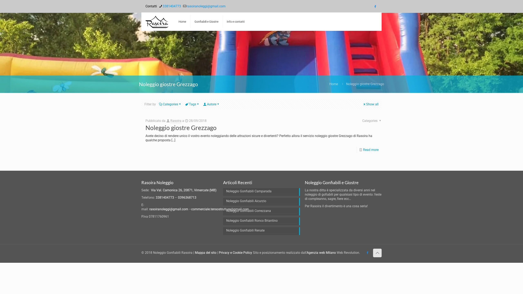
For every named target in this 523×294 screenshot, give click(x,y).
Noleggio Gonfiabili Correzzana (248, 211)
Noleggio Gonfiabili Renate (245, 230)
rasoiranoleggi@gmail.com (206, 6)
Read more (371, 150)
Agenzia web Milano (321, 253)
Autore (211, 104)
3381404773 (172, 6)
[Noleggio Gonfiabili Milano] (156, 21)
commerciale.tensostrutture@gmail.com (220, 209)
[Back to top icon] (377, 253)
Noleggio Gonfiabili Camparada (249, 191)
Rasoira (175, 121)
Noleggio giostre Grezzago (365, 84)
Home (333, 84)
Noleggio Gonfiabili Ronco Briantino (252, 221)
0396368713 (187, 197)
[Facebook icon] (375, 6)
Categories (170, 104)
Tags (192, 104)
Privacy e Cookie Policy (235, 253)
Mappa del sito (205, 253)
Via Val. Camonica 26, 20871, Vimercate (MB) (184, 190)
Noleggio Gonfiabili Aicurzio (246, 201)
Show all (372, 104)
